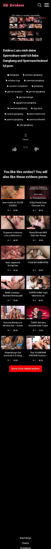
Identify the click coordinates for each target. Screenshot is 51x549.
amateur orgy (14, 80)
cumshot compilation (18, 86)
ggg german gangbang (26, 103)
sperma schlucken (37, 119)
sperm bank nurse (37, 114)
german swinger (25, 97)
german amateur (14, 92)
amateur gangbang (33, 75)
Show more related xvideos (25, 368)
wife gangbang (26, 125)
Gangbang (14, 75)
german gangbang (36, 92)
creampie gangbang (35, 80)
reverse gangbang (15, 114)
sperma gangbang (14, 119)
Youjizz (25, 543)
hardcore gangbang (18, 108)
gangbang (38, 86)
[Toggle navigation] (46, 5)
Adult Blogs (25, 538)
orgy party (37, 108)
